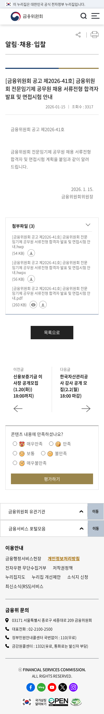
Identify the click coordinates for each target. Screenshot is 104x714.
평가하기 (52, 479)
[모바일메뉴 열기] (95, 16)
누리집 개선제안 (46, 577)
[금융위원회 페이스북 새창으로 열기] (30, 687)
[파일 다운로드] (31, 253)
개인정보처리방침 (64, 558)
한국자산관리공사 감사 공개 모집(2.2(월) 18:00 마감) (74, 386)
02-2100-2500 (41, 629)
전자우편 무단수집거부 (25, 568)
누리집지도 (15, 577)
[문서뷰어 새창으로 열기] (33, 304)
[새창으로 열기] (33, 701)
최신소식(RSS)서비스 (24, 586)
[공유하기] (78, 34)
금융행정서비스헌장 (23, 558)
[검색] (83, 16)
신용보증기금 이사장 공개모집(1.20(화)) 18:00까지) (27, 386)
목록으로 (52, 332)
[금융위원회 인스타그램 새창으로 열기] (73, 687)
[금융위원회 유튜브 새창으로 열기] (52, 687)
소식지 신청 (77, 577)
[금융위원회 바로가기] (27, 16)
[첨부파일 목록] (88, 225)
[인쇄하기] (95, 34)
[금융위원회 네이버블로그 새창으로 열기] (41, 687)
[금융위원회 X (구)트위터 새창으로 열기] (62, 687)
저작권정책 (63, 568)
